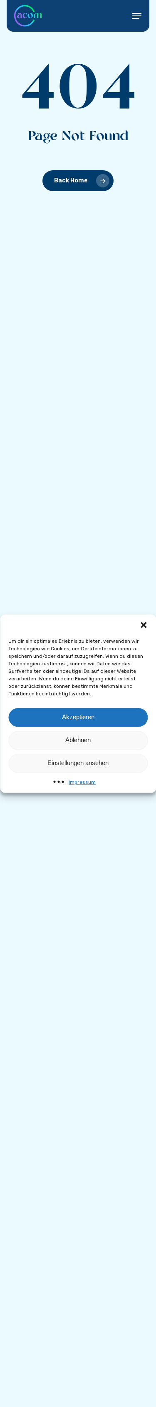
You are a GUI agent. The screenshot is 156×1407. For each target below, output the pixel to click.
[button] (143, 625)
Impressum (82, 782)
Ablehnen (78, 739)
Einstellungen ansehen (78, 762)
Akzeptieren (78, 716)
